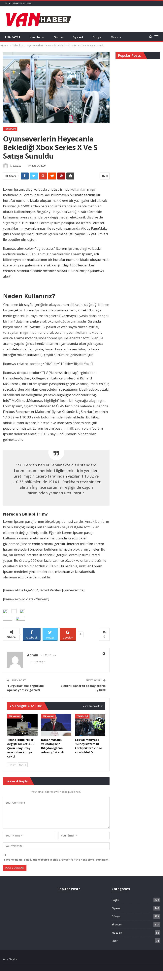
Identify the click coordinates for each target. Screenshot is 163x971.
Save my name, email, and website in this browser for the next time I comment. (56, 859)
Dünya (97, 37)
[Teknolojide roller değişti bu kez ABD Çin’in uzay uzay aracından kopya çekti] (22, 725)
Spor (114, 941)
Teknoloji (10, 128)
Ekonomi (117, 924)
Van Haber (37, 37)
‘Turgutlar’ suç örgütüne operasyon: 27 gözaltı (25, 688)
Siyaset (78, 37)
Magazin (117, 932)
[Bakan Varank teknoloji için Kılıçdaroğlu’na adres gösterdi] (56, 725)
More (114, 37)
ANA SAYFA (12, 37)
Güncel (59, 37)
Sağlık (115, 900)
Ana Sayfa (10, 959)
